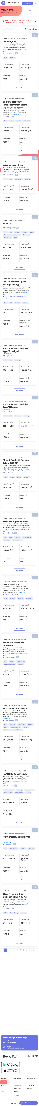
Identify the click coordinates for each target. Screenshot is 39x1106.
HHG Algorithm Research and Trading (15, 297)
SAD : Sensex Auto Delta (15, 708)
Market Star (10, 53)
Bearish (6, 235)
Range (11, 121)
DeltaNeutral (19, 792)
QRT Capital (10, 720)
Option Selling (27, 537)
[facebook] (25, 1056)
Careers (29, 1088)
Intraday (12, 57)
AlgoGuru (9, 356)
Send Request (19, 334)
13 (29, 950)
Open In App (27, 3)
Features (4, 1079)
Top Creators (18, 1085)
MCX (5, 57)
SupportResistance (9, 664)
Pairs (15, 237)
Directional (26, 235)
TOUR (4, 1082)
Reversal (28, 792)
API (2, 1088)
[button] (36, 3)
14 (33, 950)
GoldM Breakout (11, 584)
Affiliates (3, 1092)
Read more (17, 114)
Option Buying (21, 661)
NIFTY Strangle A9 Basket (15, 521)
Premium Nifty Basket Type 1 (16, 838)
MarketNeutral (17, 730)
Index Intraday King (13, 165)
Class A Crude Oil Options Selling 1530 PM (16, 461)
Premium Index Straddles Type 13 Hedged (15, 350)
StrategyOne (10, 228)
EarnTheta (18, 416)
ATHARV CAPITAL (12, 594)
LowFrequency (17, 540)
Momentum (18, 179)
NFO (5, 121)
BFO (11, 179)
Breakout (20, 598)
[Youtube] (36, 1056)
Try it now (31, 21)
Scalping (17, 303)
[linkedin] (33, 1056)
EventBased (7, 237)
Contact (29, 1092)
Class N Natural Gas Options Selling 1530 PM (15, 895)
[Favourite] (35, 35)
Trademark (30, 1085)
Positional (27, 121)
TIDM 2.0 (7, 223)
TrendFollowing (15, 727)
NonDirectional (16, 235)
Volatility (12, 724)
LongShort (29, 598)
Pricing (3, 1085)
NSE (5, 537)
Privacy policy (31, 1079)
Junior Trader (10, 657)
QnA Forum (17, 1088)
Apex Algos (10, 785)
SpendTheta (21, 724)
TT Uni (16, 1092)
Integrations (17, 1079)
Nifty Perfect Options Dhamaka (13, 644)
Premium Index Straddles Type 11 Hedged (15, 406)
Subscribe (19, 88)
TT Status (17, 1095)
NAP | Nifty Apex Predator (15, 774)
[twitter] (29, 1056)
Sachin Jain (10, 116)
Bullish (32, 232)
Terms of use (31, 1082)
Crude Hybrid (9, 41)
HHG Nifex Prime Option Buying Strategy (14, 283)
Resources (17, 1082)
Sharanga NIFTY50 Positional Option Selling (15, 103)
